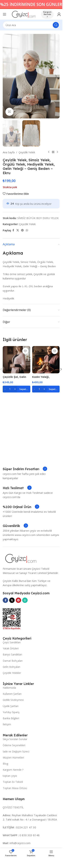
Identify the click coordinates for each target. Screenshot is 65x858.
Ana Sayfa (9, 152)
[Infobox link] (25, 469)
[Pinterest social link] (22, 230)
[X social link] (17, 230)
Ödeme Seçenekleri (14, 745)
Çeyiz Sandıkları (12, 642)
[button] (6, 76)
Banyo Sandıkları (12, 654)
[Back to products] (53, 152)
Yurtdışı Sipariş (11, 712)
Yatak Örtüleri (11, 648)
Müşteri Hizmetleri (13, 757)
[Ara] (56, 25)
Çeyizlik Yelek (27, 152)
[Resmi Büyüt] (9, 112)
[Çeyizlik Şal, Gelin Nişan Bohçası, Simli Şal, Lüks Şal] (16, 359)
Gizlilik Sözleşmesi (13, 700)
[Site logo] (24, 14)
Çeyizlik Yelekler (12, 673)
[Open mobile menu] (4, 14)
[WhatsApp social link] (27, 230)
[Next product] (57, 152)
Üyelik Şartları (10, 706)
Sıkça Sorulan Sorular (15, 739)
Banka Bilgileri (11, 718)
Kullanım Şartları (12, 693)
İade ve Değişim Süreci (16, 751)
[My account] (59, 14)
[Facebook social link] (13, 230)
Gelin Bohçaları (11, 666)
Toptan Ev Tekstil (13, 782)
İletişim (7, 724)
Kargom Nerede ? (47, 14)
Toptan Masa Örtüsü (15, 788)
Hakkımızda (9, 687)
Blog (5, 763)
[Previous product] (49, 152)
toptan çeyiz (10, 775)
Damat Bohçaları (13, 660)
